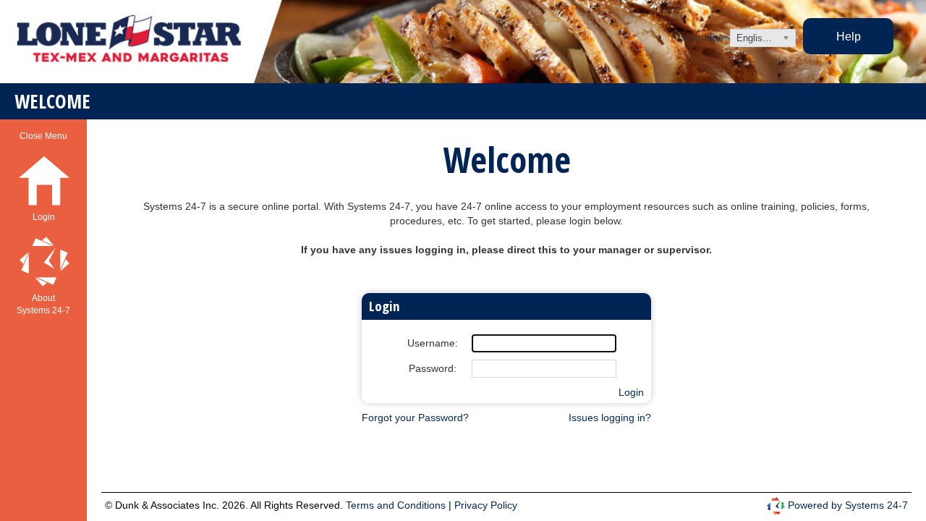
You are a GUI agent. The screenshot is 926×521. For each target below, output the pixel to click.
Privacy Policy (485, 505)
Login (631, 392)
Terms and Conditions (397, 505)
